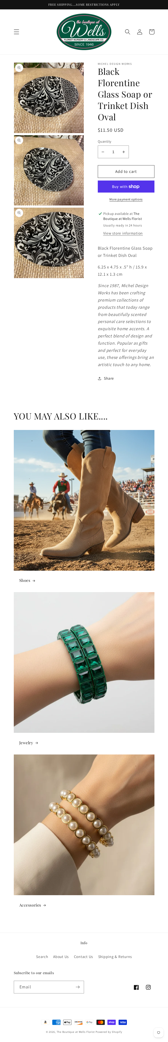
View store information (123, 233)
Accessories (30, 905)
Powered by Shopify (109, 1032)
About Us (61, 956)
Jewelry (26, 742)
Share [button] (109, 378)
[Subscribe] (78, 987)
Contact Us (83, 956)
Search (42, 956)
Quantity (104, 141)
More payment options (126, 199)
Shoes (24, 580)
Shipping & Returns (115, 956)
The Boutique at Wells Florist (76, 1032)
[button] (16, 32)
